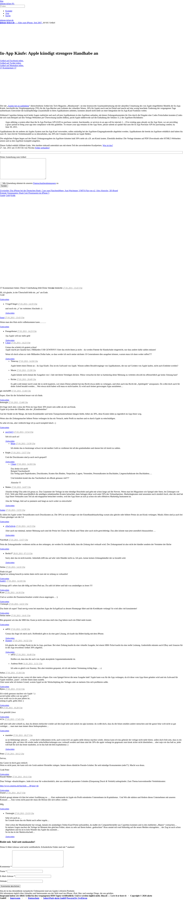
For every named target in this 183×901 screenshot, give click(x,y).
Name (3, 871)
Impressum (15, 898)
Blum (13, 443)
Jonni (2, 317)
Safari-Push (48, 898)
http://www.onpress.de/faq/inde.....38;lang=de (19, 786)
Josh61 (3, 581)
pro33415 (9, 432)
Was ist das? (108, 145)
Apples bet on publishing (18, 106)
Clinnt (8, 343)
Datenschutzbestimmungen (44, 183)
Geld (8, 195)
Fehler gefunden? (42, 148)
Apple (2, 195)
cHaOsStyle (10, 526)
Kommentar (6, 866)
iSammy (8, 640)
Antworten (4, 299)
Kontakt (8, 11)
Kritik (12, 195)
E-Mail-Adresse (7, 876)
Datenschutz (33, 898)
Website (3, 881)
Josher (2, 510)
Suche (8, 16)
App (7, 13)
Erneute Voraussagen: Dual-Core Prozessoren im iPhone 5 (24, 193)
